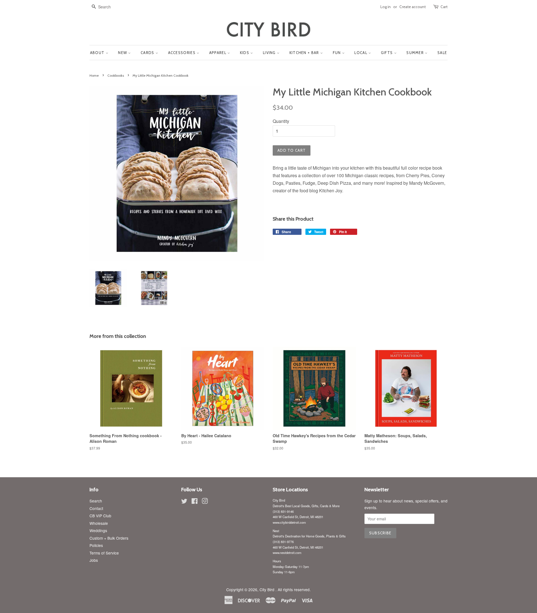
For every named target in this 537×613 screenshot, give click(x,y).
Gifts (387, 52)
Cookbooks (115, 75)
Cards (148, 52)
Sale (442, 52)
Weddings (98, 530)
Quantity (281, 121)
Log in (385, 6)
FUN (337, 52)
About (98, 52)
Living (270, 52)
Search (96, 501)
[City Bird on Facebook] (194, 502)
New (123, 52)
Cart (444, 6)
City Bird (267, 589)
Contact (96, 508)
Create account (412, 6)
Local (361, 52)
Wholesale (99, 523)
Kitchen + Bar (304, 52)
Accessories (182, 52)
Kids (245, 52)
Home (94, 75)
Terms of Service (104, 553)
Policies (96, 545)
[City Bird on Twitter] (184, 502)
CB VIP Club (100, 515)
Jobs (94, 560)
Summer (415, 52)
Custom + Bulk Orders (109, 538)
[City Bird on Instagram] (205, 502)
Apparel (218, 52)
